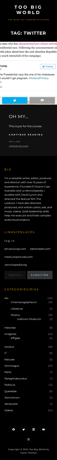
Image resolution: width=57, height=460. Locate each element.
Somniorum (12, 397)
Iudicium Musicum (29, 319)
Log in (9, 240)
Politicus (9, 384)
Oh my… (18, 116)
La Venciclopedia (32, 190)
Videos (8, 410)
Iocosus (9, 346)
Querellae (10, 391)
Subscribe (40, 274)
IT (5, 353)
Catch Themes (28, 453)
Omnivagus (11, 365)
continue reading (26, 134)
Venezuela (11, 403)
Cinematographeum (24, 302)
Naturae (9, 359)
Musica (15, 314)
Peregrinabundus (15, 378)
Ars (6, 298)
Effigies (15, 338)
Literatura (17, 308)
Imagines (10, 334)
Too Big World (28, 9)
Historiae (10, 327)
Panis (7, 372)
